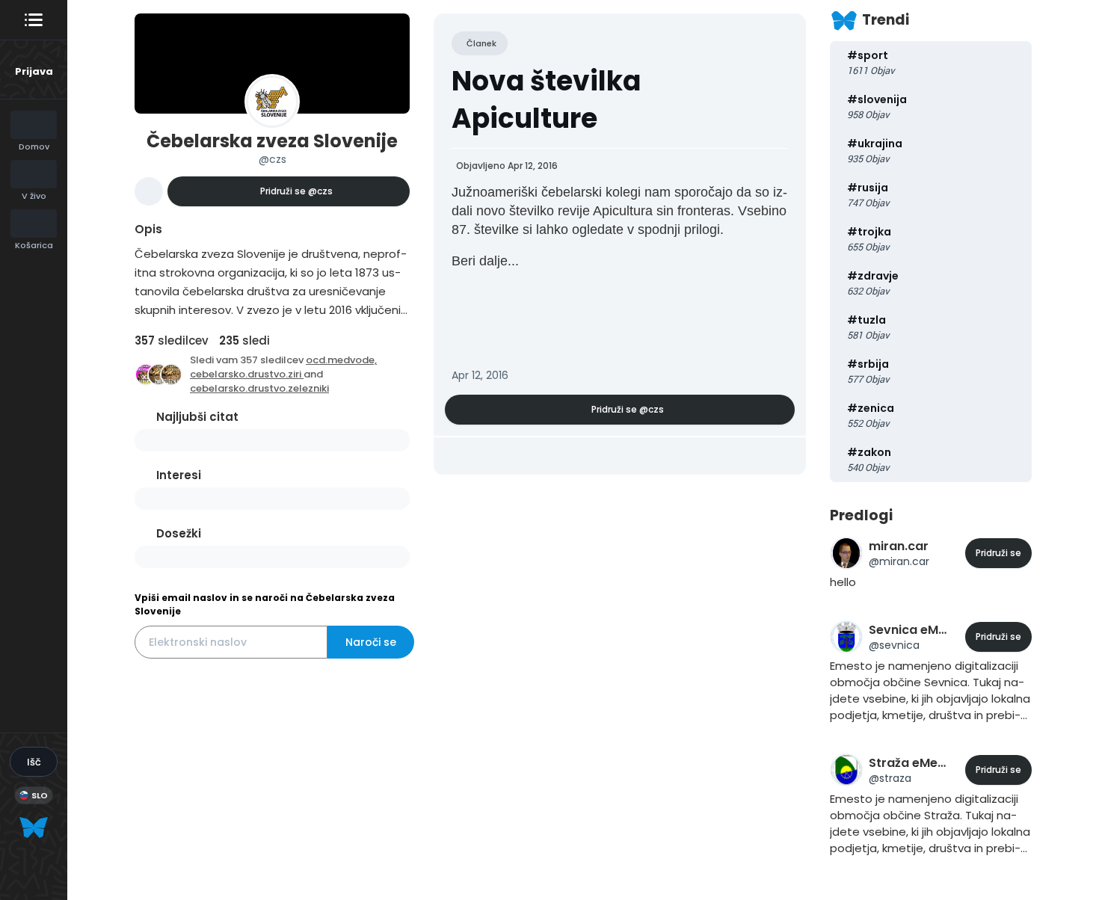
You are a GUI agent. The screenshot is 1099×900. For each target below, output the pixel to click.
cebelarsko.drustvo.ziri (247, 374)
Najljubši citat (197, 417)
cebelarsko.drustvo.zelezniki (259, 388)
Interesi (178, 475)
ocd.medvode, (341, 360)
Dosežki (178, 533)
